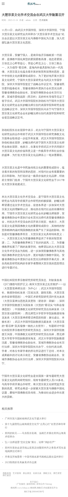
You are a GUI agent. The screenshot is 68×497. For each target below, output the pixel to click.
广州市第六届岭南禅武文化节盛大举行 (25, 418)
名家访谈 (37, 473)
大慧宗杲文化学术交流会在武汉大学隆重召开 (33, 14)
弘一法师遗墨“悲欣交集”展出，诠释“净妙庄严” (30, 442)
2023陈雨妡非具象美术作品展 (21, 462)
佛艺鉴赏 (7, 475)
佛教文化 (47, 473)
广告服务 (21, 484)
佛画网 (34, 3)
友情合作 (40, 484)
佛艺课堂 (57, 473)
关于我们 (34, 482)
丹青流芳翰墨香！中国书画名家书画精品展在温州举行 (34, 456)
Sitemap (48, 484)
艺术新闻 (43, 20)
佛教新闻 (7, 473)
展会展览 (27, 473)
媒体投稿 (31, 484)
